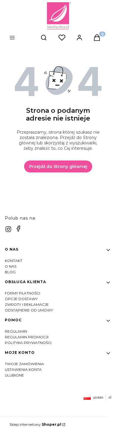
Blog (10, 272)
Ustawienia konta (23, 369)
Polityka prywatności (28, 342)
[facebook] (18, 229)
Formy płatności (22, 293)
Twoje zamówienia (24, 364)
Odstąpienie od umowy (29, 310)
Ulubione (14, 375)
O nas (10, 266)
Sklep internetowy (35, 424)
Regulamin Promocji (26, 337)
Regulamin (16, 331)
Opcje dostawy (21, 299)
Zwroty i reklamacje (27, 304)
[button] (22, 38)
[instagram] (8, 229)
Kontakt (13, 260)
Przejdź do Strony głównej (58, 166)
